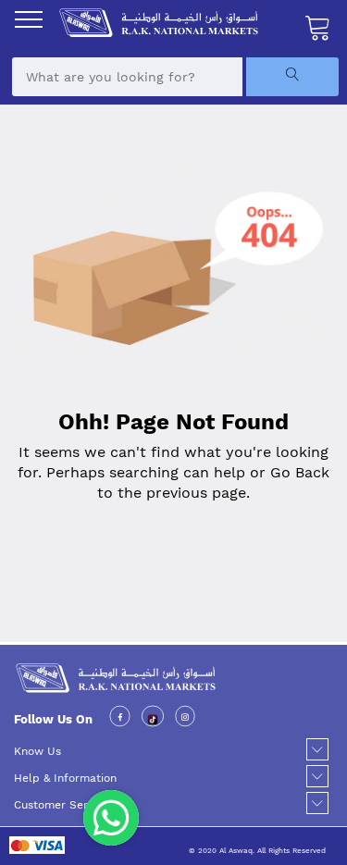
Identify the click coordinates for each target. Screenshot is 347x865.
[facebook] (120, 718)
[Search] (292, 76)
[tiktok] (153, 718)
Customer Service (61, 804)
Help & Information (65, 778)
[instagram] (185, 718)
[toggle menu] (29, 19)
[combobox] (127, 76)
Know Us (37, 751)
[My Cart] (318, 26)
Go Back (299, 472)
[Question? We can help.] (111, 818)
